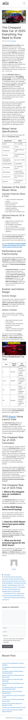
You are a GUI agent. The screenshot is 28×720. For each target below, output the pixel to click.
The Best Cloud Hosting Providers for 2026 (14, 707)
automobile (5, 579)
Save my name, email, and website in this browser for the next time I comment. (14, 640)
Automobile (7, 574)
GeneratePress (18, 717)
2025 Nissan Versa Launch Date (12, 576)
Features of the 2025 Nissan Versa (11, 581)
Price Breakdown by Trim (14, 585)
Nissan (12, 416)
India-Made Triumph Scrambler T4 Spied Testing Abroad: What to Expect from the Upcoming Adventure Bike (14, 245)
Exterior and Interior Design (16, 579)
